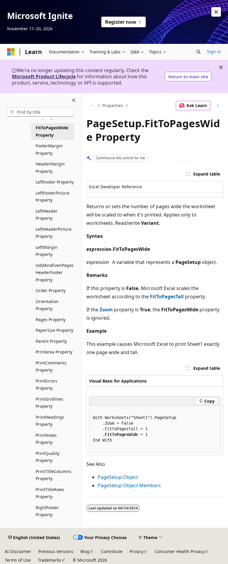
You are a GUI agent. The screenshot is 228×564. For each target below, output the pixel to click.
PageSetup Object (118, 477)
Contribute (111, 551)
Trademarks (49, 560)
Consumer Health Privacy (180, 551)
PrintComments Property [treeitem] (51, 366)
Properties (112, 105)
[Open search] (199, 52)
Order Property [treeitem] (51, 290)
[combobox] (40, 112)
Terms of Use (18, 560)
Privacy (136, 551)
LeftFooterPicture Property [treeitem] (52, 196)
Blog (84, 551)
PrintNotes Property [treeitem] (46, 438)
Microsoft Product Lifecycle (44, 76)
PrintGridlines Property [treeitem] (49, 402)
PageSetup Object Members (129, 485)
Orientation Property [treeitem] (47, 305)
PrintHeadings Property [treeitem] (50, 420)
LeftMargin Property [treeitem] (47, 250)
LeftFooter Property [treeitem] (55, 182)
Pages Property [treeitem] (51, 319)
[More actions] (218, 105)
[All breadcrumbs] (91, 105)
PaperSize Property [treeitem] (54, 330)
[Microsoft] (11, 52)
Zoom (106, 309)
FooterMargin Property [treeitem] (49, 149)
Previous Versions (55, 551)
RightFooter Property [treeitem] (47, 511)
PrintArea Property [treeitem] (54, 352)
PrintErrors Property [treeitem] (46, 384)
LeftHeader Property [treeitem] (47, 214)
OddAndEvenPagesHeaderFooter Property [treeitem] (55, 272)
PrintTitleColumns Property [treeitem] (53, 475)
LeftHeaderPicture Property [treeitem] (54, 232)
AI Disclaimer (18, 551)
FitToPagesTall (167, 296)
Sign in (214, 51)
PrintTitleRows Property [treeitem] (50, 493)
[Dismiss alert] (216, 12)
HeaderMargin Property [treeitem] (50, 167)
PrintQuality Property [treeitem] (47, 456)
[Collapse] (74, 100)
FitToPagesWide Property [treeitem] (52, 131)
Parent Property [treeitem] (51, 341)
